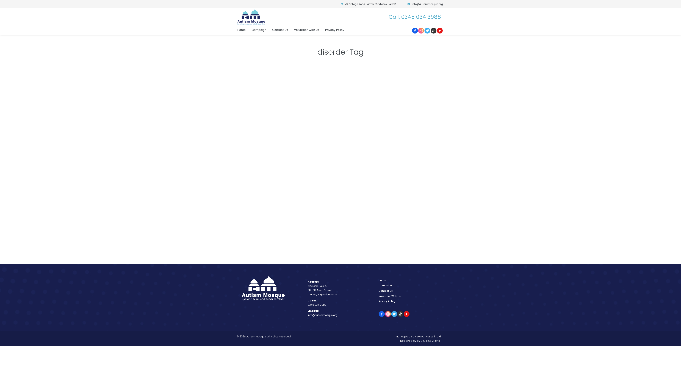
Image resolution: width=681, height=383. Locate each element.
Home (382, 280)
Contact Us (386, 291)
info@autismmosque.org (427, 4)
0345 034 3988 (317, 305)
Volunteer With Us (390, 296)
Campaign (385, 285)
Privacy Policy (387, 301)
